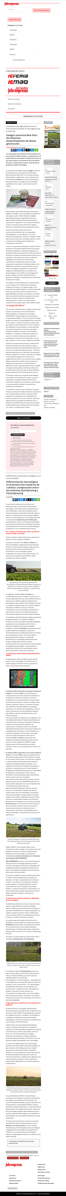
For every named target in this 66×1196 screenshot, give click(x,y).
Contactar (11, 109)
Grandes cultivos (15, 25)
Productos (13, 40)
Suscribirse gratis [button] (41, 10)
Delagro (30, 171)
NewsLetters (41, 1169)
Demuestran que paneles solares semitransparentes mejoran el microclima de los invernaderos (52, 332)
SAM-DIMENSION (11, 861)
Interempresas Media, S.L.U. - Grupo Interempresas (35, 1194)
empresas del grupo (21, 457)
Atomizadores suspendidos (50, 212)
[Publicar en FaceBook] (23, 150)
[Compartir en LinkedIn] (32, 150)
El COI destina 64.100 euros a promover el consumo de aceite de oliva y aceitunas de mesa (51, 344)
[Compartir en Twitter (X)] (28, 150)
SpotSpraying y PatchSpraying (26, 520)
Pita (16, 1143)
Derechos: (15, 459)
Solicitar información (13, 1158)
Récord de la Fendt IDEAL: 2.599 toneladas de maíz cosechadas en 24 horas (52, 355)
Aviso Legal (24, 447)
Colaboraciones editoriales (46, 1183)
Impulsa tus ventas (49, 401)
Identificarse (41, 1164)
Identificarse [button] (14, 19)
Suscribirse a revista (44, 1172)
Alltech (19, 179)
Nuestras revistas (14, 99)
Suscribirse (52, 283)
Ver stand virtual (24, 1158)
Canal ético (12, 1178)
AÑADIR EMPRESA (12, 1188)
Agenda (12, 49)
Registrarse (41, 1167)
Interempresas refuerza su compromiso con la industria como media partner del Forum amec (51, 365)
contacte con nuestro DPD (27, 462)
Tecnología (13, 44)
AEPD (30, 464)
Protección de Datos (44, 1178)
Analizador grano (51, 197)
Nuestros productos (14, 104)
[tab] (33, 54)
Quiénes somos (13, 1183)
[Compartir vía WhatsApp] (36, 150)
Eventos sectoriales (49, 407)
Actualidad (13, 30)
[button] (22, 54)
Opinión (12, 35)
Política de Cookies (43, 1181)
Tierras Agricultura (19, 60)
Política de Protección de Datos (22, 466)
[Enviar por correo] (19, 150)
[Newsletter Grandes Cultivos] (52, 265)
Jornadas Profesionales (50, 399)
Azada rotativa (50, 245)
